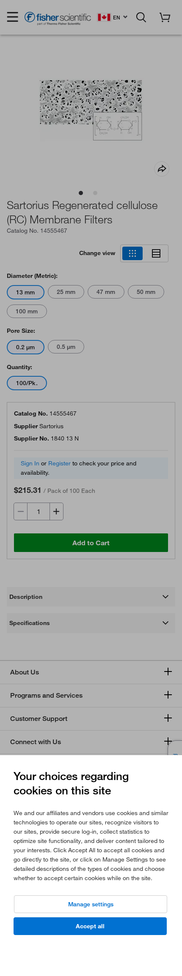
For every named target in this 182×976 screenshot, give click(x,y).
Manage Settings (90, 904)
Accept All (90, 926)
